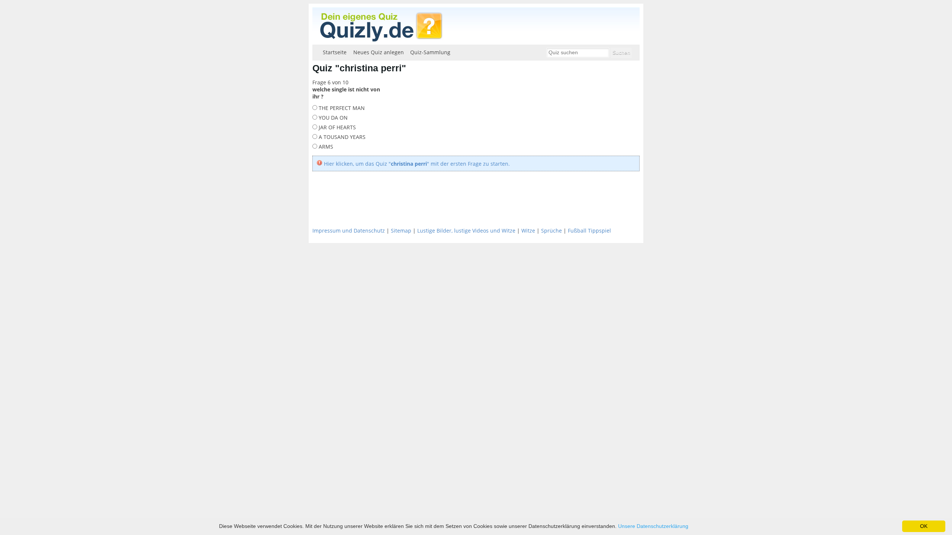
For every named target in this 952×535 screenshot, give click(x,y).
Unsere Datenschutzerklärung (653, 526)
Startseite (335, 52)
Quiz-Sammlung (430, 52)
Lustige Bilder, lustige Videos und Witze (466, 230)
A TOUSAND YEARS (341, 136)
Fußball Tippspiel (589, 230)
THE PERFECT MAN (341, 107)
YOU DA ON (332, 117)
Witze (528, 230)
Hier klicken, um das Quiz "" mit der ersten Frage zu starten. (417, 163)
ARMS (325, 146)
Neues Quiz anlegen (378, 52)
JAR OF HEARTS (336, 127)
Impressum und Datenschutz (348, 230)
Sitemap (401, 230)
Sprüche (551, 230)
